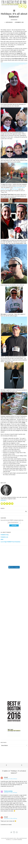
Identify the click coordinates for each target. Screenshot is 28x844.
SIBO (2, 539)
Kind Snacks (15, 189)
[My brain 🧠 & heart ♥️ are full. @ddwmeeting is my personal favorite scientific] (14, 644)
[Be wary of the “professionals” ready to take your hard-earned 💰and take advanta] (14, 580)
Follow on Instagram (15, 567)
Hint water (7, 189)
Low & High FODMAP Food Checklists (10, 541)
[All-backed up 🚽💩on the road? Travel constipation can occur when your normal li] (14, 601)
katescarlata (9, 22)
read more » (4, 500)
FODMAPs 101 (4, 537)
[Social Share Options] (4, 589)
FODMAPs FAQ (4, 534)
